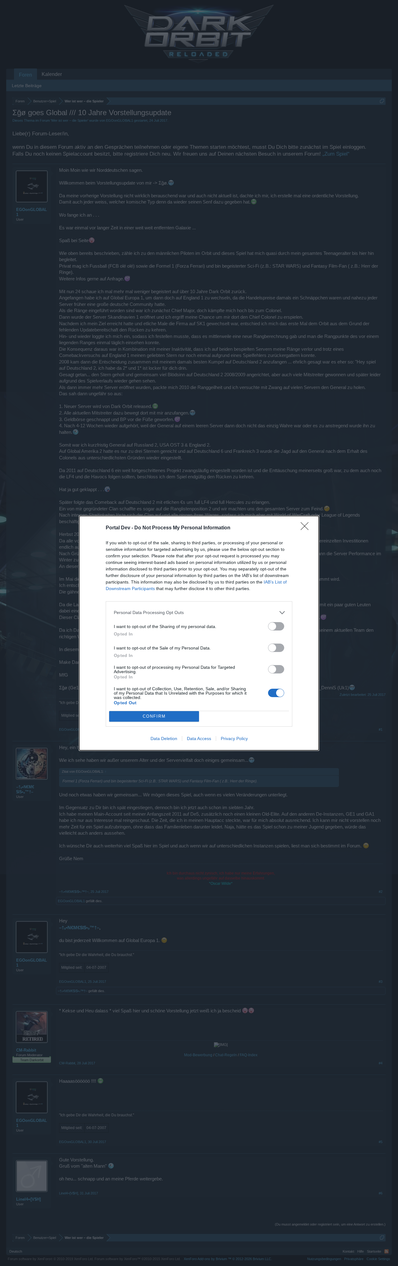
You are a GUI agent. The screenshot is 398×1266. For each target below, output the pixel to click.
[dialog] (199, 633)
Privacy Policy (234, 738)
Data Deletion (163, 738)
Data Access (199, 738)
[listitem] (199, 612)
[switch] (276, 626)
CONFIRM (154, 716)
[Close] (306, 528)
